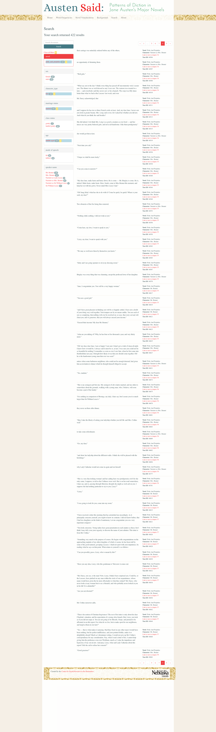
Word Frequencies (64, 17)
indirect (48, 158)
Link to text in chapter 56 (151, 377)
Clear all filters (50, 52)
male (47, 79)
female (48, 76)
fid (47, 155)
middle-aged (50, 140)
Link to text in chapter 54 (151, 55)
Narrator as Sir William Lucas (56, 183)
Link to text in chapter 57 (151, 496)
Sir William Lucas (52, 185)
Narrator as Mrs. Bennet (54, 180)
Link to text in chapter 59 (151, 655)
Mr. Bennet (50, 172)
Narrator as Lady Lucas (54, 177)
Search (114, 17)
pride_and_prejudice (53, 61)
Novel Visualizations (84, 17)
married (48, 108)
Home (50, 17)
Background (102, 17)
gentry (48, 123)
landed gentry (50, 126)
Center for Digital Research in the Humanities (77, 671)
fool (47, 93)
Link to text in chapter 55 (151, 150)
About (123, 17)
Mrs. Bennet (50, 175)
